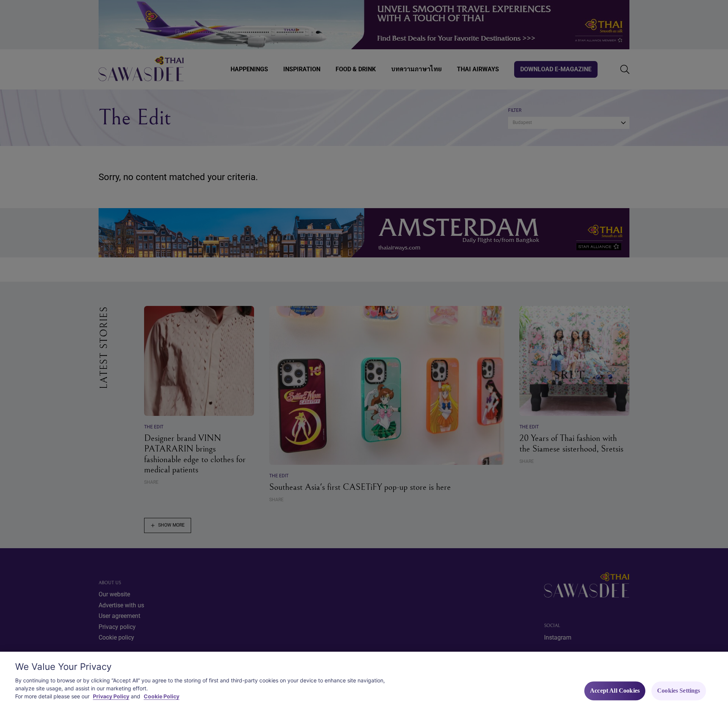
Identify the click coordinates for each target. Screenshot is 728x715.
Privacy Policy (111, 696)
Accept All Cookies (615, 691)
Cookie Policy (161, 696)
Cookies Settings (678, 691)
